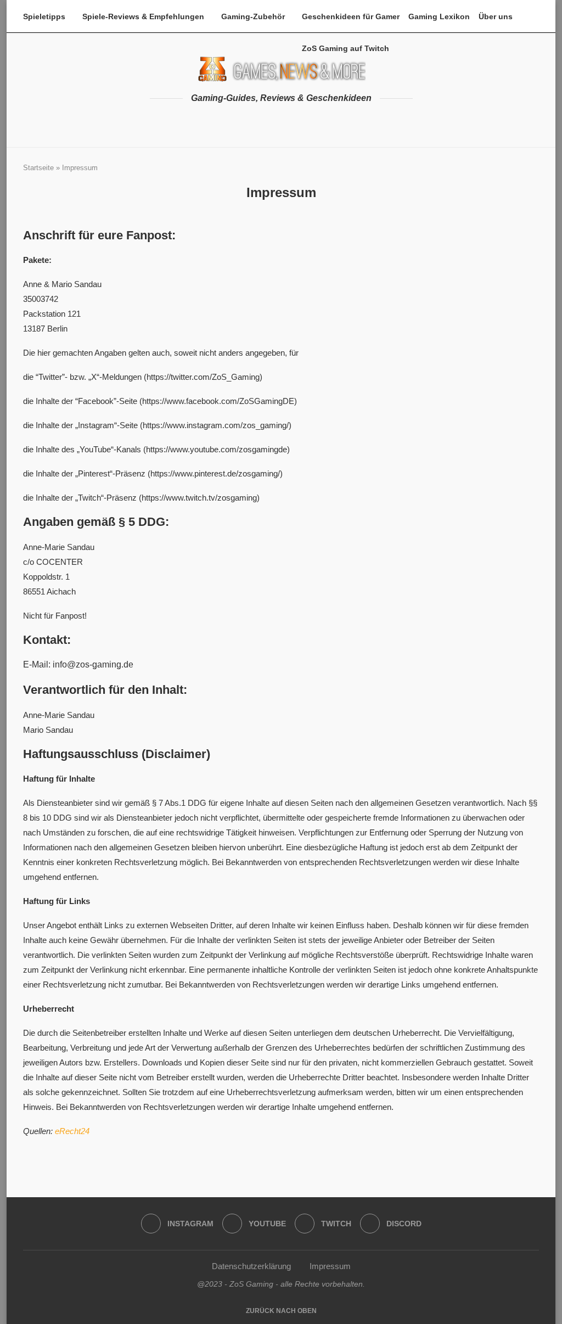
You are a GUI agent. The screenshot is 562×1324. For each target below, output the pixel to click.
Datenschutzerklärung (251, 1266)
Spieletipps (44, 16)
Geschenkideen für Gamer (351, 16)
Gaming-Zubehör (253, 16)
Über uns (496, 16)
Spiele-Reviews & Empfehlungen (143, 16)
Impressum (330, 1266)
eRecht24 (72, 1131)
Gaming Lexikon (439, 16)
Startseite (38, 168)
